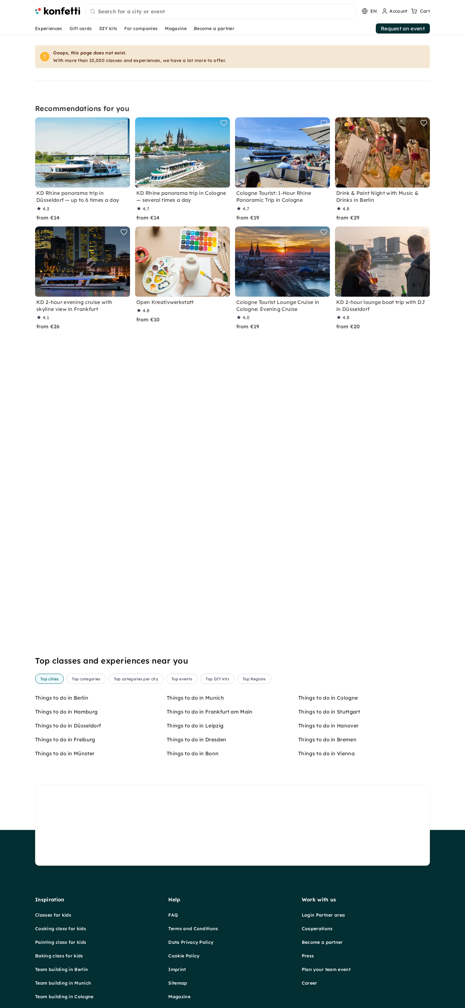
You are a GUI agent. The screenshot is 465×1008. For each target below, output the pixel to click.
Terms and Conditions (193, 928)
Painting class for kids (60, 942)
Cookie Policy (183, 956)
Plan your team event (326, 969)
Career (309, 983)
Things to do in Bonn (193, 753)
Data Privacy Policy (190, 942)
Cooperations (317, 928)
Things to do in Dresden (196, 739)
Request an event (403, 28)
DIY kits (108, 28)
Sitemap (177, 983)
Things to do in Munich (195, 698)
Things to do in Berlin (61, 698)
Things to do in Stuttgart (329, 711)
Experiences (48, 28)
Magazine (176, 28)
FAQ (173, 915)
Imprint (177, 969)
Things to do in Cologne (328, 698)
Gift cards (81, 28)
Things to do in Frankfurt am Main (210, 711)
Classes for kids (53, 915)
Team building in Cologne (64, 996)
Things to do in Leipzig (195, 725)
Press (308, 956)
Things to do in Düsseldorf (68, 725)
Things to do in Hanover (328, 725)
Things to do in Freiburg (65, 739)
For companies (141, 28)
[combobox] (220, 12)
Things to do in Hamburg (66, 711)
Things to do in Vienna (326, 753)
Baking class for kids (59, 956)
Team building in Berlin (61, 969)
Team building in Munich (63, 983)
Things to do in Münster (64, 753)
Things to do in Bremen (327, 739)
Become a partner (214, 28)
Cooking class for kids (60, 928)
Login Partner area (323, 915)
